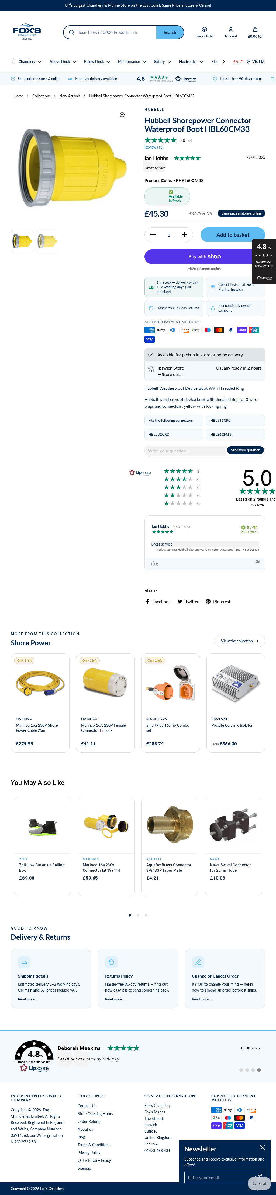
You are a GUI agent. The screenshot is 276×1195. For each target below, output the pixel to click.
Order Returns (89, 1121)
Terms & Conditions (94, 1145)
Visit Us (258, 61)
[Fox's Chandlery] (27, 32)
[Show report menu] (258, 562)
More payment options (205, 268)
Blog (81, 1137)
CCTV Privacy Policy (94, 1160)
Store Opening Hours (95, 1113)
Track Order (204, 36)
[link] (138, 1056)
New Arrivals (69, 96)
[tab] (171, 374)
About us (85, 1129)
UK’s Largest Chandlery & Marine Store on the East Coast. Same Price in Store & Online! (138, 5)
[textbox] (186, 451)
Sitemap (84, 1168)
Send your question (245, 450)
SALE (238, 61)
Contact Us (87, 1105)
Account (231, 36)
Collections (41, 96)
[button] (165, 78)
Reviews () (153, 147)
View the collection (237, 641)
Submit (170, 32)
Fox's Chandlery (52, 1188)
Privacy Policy (89, 1152)
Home (18, 96)
